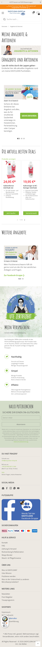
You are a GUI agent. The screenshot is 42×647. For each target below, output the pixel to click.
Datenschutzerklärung (10, 621)
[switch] (5, 625)
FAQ (3, 472)
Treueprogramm (8, 600)
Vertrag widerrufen (9, 618)
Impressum (6, 612)
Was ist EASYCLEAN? (9, 570)
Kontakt (5, 542)
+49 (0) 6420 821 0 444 (9, 466)
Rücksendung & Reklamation (13, 552)
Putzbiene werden (9, 576)
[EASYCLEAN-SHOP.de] (16, 13)
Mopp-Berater (7, 555)
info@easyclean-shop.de (9, 460)
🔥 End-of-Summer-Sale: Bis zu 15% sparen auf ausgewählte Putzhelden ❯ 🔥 (21, 6)
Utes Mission (7, 573)
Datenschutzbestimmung (21, 442)
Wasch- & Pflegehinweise (11, 558)
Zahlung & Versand (9, 549)
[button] (33, 13)
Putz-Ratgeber (7, 597)
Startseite (4, 26)
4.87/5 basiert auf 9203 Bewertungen (21, 2)
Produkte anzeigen (9, 159)
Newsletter (6, 594)
